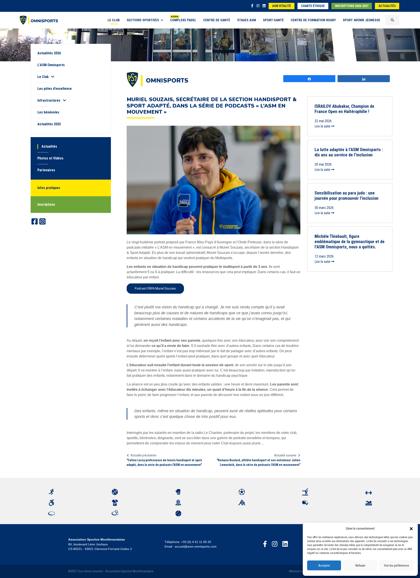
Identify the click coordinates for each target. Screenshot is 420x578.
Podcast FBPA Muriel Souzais (155, 288)
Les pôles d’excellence (54, 89)
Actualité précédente (143, 455)
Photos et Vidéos (50, 158)
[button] (411, 528)
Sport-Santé (273, 20)
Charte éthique (313, 6)
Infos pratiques (48, 188)
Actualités (387, 6)
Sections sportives (143, 20)
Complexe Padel (183, 20)
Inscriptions (46, 204)
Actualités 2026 (49, 53)
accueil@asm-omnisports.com (196, 546)
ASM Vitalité (281, 6)
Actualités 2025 (49, 124)
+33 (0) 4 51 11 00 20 (196, 542)
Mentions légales (300, 571)
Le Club (114, 20)
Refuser (360, 565)
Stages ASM (246, 20)
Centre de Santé (216, 20)
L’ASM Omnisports (51, 65)
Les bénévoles (48, 112)
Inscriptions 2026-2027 (351, 6)
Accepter (324, 565)
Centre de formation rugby (313, 20)
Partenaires (46, 170)
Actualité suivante (285, 455)
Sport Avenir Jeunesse (361, 20)
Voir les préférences (396, 565)
